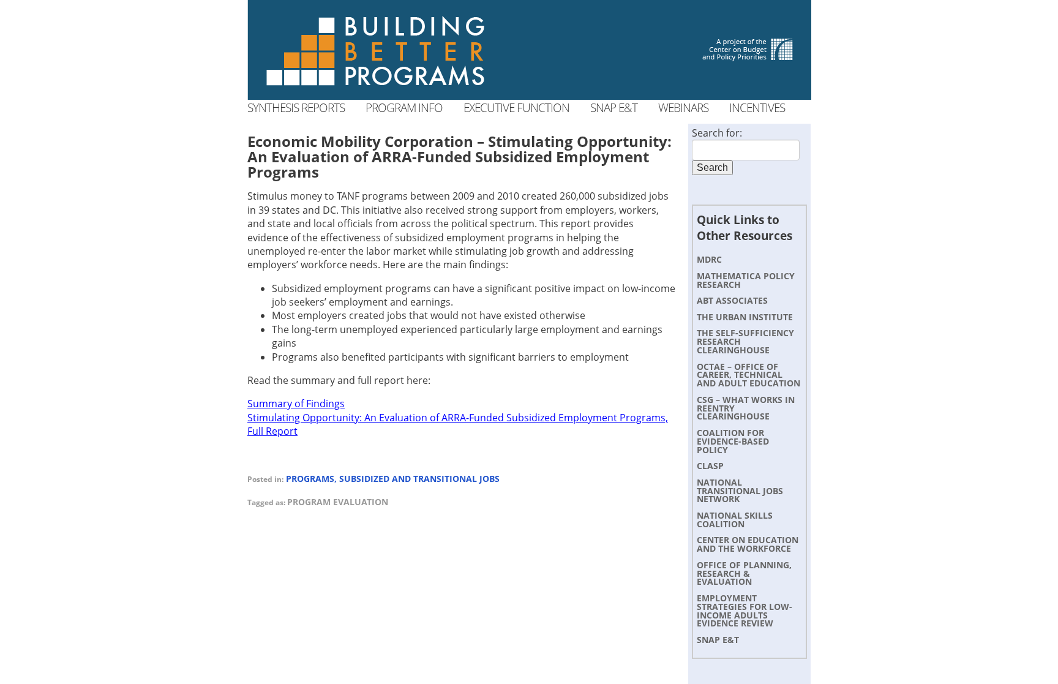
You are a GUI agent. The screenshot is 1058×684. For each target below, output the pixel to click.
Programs (310, 478)
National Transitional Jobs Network (740, 490)
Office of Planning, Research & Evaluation (744, 573)
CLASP (710, 466)
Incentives (757, 108)
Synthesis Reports (296, 108)
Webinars (683, 108)
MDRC (709, 259)
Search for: (717, 133)
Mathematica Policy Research (746, 280)
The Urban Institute (745, 317)
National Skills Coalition (735, 519)
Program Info (404, 108)
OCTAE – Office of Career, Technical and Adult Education (748, 375)
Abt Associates (732, 300)
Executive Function (516, 108)
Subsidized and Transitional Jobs (419, 478)
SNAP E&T (718, 639)
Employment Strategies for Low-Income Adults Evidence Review (744, 610)
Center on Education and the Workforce (747, 544)
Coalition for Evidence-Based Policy (733, 441)
